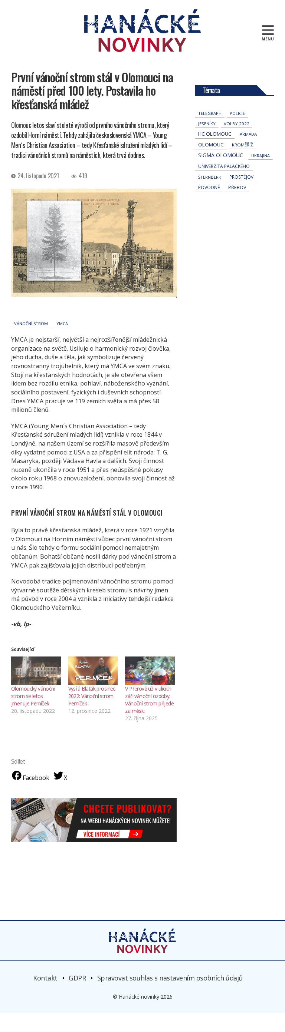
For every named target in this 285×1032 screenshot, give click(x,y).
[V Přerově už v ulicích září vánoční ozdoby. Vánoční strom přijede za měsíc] (150, 670)
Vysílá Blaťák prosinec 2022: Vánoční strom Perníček (91, 696)
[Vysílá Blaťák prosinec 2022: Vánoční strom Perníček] (93, 670)
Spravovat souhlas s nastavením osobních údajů (170, 977)
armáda (248, 134)
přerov (237, 187)
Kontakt (45, 977)
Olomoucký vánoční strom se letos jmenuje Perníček (33, 696)
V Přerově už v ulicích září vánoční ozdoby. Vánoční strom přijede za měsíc (149, 699)
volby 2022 (236, 123)
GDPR (77, 977)
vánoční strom (31, 323)
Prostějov (241, 177)
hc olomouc (215, 133)
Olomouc (211, 144)
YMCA (62, 323)
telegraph (210, 113)
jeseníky (207, 123)
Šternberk (209, 177)
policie (237, 113)
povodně (209, 187)
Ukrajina (260, 155)
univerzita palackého (224, 166)
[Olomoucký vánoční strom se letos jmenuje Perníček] (36, 670)
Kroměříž (242, 145)
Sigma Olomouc (220, 155)
